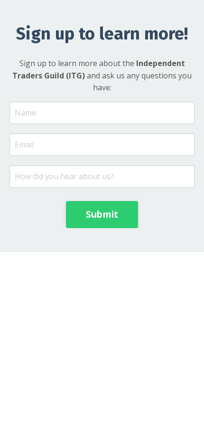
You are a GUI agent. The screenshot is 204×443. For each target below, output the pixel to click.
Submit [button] (102, 214)
